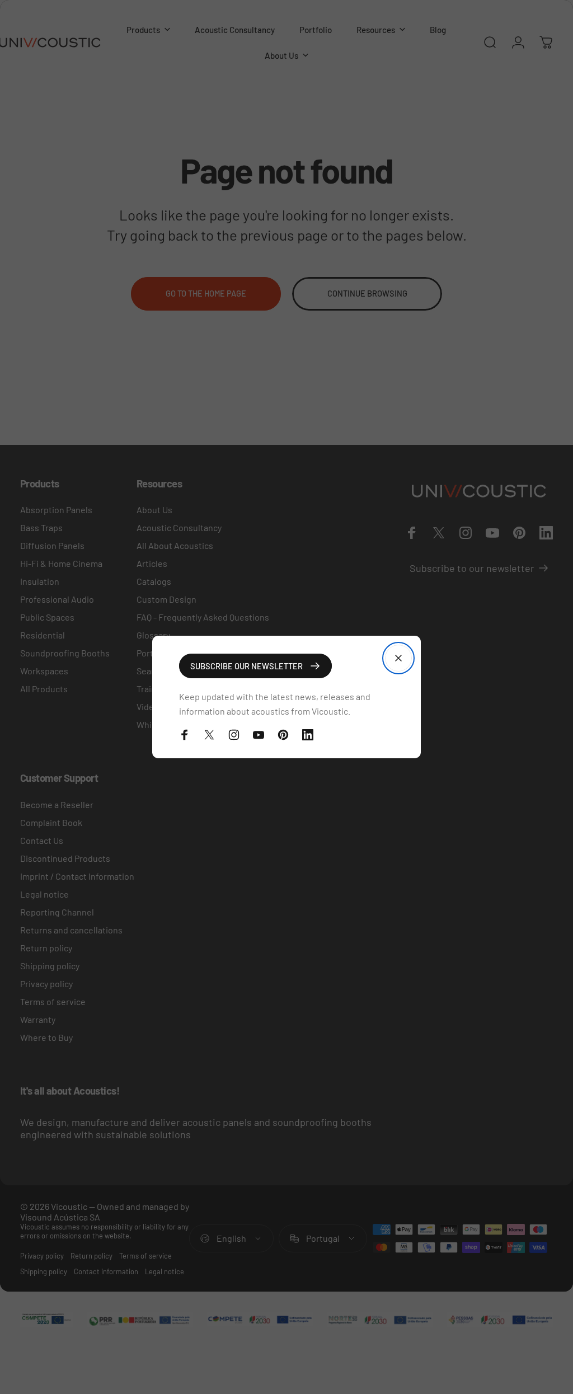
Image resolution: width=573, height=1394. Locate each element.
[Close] (398, 658)
